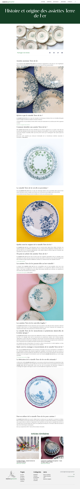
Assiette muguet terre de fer (23, 124)
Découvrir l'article (21, 463)
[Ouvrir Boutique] (58, 1)
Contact (22, 481)
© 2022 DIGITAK (71, 476)
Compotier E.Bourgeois (22, 272)
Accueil (22, 474)
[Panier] (75, 1)
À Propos (22, 476)
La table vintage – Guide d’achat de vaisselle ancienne (26, 461)
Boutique (22, 478)
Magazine (22, 479)
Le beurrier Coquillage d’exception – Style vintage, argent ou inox (51, 461)
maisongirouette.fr (21, 261)
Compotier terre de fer (22, 357)
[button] (49, 52)
